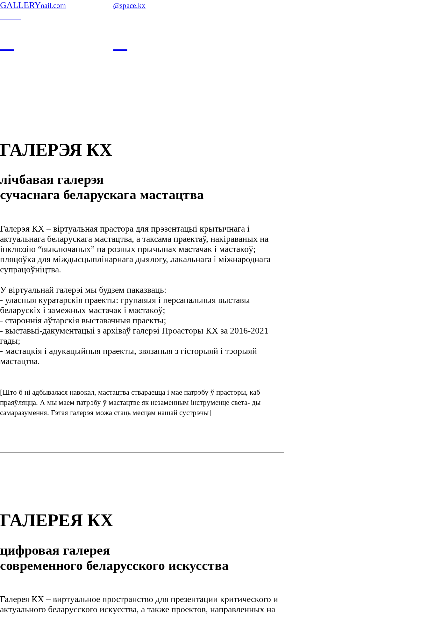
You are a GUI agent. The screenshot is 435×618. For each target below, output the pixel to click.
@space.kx (129, 5)
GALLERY (20, 5)
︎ (7, 42)
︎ (120, 42)
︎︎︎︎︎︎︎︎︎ (10, 15)
